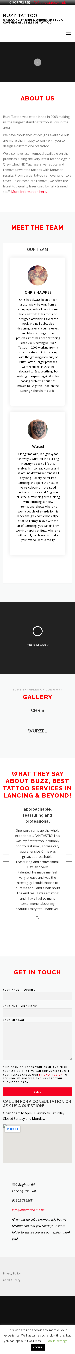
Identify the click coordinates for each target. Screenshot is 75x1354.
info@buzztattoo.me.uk (48, 2)
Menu (68, 34)
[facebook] (38, 1313)
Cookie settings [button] (56, 1341)
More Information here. (29, 191)
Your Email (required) (20, 1006)
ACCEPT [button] (37, 1347)
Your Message (14, 1020)
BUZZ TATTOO (20, 15)
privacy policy (50, 1074)
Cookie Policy (11, 1280)
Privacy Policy (12, 1273)
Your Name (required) (20, 989)
